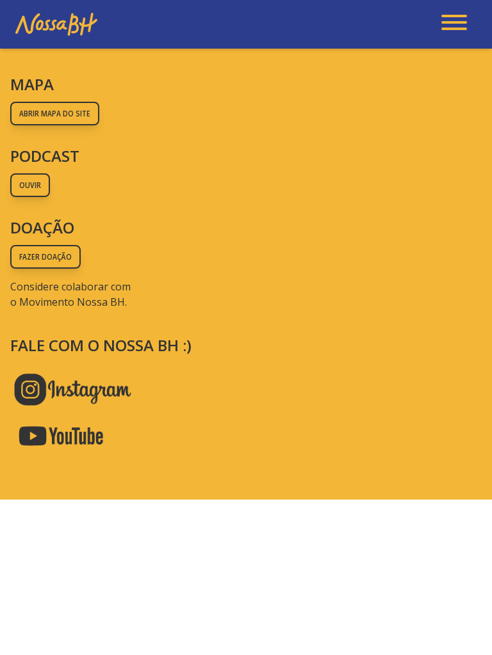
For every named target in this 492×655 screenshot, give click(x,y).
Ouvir (30, 185)
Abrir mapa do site (54, 113)
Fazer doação (45, 256)
